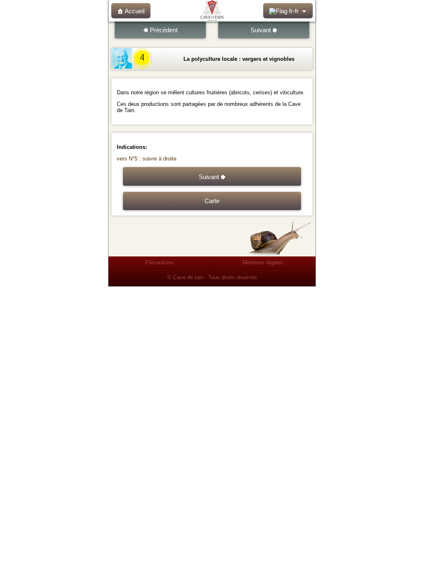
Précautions (159, 262)
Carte (212, 201)
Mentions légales (263, 262)
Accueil (135, 11)
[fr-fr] (288, 11)
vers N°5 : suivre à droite (146, 159)
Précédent (164, 30)
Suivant (261, 30)
